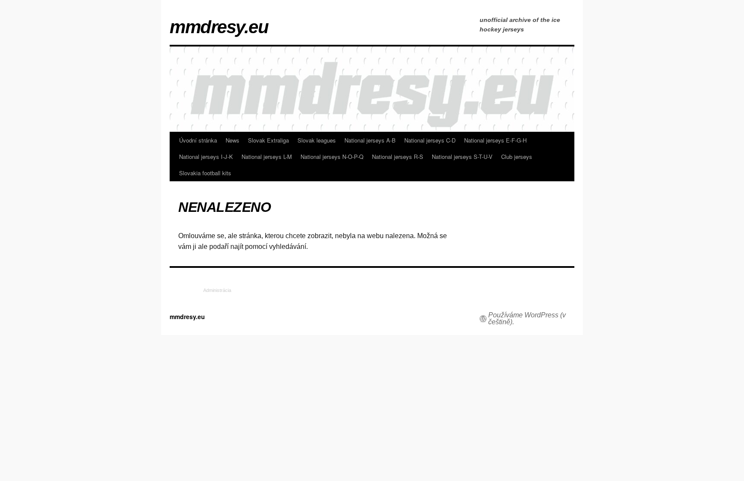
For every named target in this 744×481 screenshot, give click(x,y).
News (232, 140)
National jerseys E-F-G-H (495, 140)
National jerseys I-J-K (206, 156)
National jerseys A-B (370, 140)
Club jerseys (516, 156)
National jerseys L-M (267, 156)
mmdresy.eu (219, 27)
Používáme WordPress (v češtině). (527, 319)
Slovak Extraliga (268, 140)
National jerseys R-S (397, 156)
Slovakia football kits (205, 173)
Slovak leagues (317, 140)
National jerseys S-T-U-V (462, 156)
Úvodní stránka (198, 140)
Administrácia (217, 290)
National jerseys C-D (430, 140)
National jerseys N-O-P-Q (332, 156)
